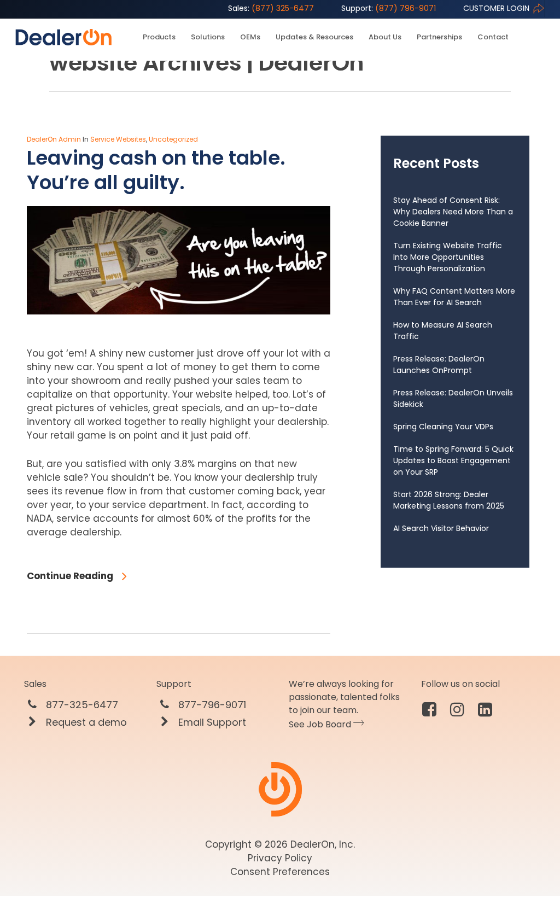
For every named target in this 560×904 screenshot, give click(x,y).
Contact (493, 37)
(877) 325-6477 (271, 8)
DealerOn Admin (54, 139)
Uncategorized (173, 139)
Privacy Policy (280, 858)
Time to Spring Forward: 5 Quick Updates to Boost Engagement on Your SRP (453, 460)
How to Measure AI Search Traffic (442, 330)
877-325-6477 (80, 704)
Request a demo (85, 722)
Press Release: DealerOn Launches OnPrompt (439, 364)
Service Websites (118, 139)
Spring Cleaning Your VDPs (443, 426)
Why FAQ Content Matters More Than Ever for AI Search (454, 296)
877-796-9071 (211, 704)
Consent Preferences (280, 871)
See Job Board (321, 724)
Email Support (211, 722)
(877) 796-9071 (388, 8)
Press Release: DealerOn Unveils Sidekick (453, 398)
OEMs (250, 37)
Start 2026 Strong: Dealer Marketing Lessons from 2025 (448, 500)
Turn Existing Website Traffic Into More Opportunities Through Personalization (447, 257)
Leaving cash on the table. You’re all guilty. (156, 170)
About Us (385, 37)
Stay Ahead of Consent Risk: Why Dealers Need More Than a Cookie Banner (453, 212)
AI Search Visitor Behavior (441, 528)
